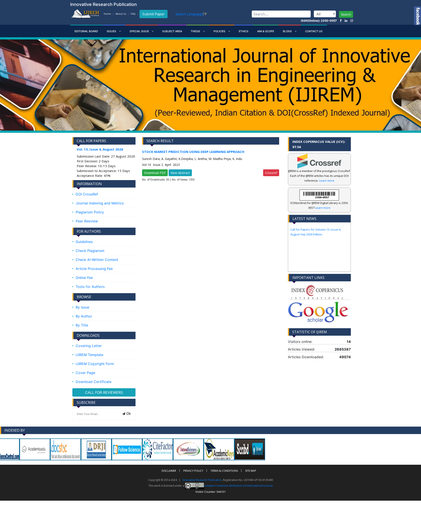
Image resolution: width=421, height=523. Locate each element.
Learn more (326, 181)
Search (346, 14)
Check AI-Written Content (97, 259)
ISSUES (112, 31)
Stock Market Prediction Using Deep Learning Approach (193, 151)
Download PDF (155, 173)
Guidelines (84, 241)
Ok (128, 413)
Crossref (271, 173)
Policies (220, 31)
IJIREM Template (89, 355)
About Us (121, 13)
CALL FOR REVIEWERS (104, 392)
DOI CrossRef (87, 194)
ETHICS (243, 31)
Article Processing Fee (94, 268)
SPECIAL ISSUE (140, 31)
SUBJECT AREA (172, 31)
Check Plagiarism (90, 250)
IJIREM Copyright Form (95, 364)
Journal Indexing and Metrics (100, 203)
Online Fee (84, 277)
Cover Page (85, 373)
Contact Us (314, 31)
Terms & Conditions (224, 471)
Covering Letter (89, 346)
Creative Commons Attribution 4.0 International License (238, 486)
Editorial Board (86, 31)
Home (107, 13)
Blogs (288, 31)
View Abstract (180, 173)
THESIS (196, 31)
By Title (82, 325)
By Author (84, 316)
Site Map (250, 471)
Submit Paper (153, 14)
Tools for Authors (90, 286)
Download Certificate (93, 381)
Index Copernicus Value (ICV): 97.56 (318, 144)
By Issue (82, 307)
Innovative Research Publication (202, 480)
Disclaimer (169, 471)
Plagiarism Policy (90, 212)
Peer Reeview (87, 221)
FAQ (133, 13)
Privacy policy (193, 471)
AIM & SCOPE (265, 31)
